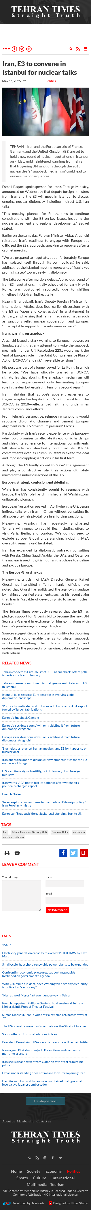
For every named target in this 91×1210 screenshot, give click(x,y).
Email (49, 893)
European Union (59, 832)
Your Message (10, 877)
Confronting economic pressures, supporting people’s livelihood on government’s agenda (38, 973)
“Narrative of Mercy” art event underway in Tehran (36, 995)
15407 (6, 945)
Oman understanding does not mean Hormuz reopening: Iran (43, 1073)
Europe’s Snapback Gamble (20, 717)
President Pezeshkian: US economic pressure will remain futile (45, 1042)
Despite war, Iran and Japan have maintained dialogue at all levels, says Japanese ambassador (42, 1082)
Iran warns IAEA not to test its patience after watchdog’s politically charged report (40, 784)
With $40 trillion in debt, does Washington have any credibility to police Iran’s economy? (44, 985)
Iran (5, 832)
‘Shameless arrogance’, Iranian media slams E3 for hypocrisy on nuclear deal (44, 750)
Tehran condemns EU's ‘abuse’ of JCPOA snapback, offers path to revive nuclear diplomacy (44, 673)
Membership (25, 1121)
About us (8, 1121)
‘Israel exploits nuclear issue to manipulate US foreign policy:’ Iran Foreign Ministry (44, 803)
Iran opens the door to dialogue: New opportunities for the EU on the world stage (44, 761)
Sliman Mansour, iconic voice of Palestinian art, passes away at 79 (44, 1016)
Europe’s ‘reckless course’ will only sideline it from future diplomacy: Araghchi (41, 727)
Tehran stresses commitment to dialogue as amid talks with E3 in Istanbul (44, 684)
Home (16, 1171)
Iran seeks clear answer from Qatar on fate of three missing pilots (42, 1063)
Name (49, 877)
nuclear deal (79, 832)
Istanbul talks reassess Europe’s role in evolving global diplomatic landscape (38, 696)
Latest (7, 936)
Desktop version (45, 1101)
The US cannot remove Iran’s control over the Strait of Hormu (44, 1026)
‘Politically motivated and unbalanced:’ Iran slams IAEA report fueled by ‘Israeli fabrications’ (44, 707)
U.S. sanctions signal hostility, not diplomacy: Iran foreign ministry (41, 772)
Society (33, 1171)
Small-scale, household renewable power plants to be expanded (45, 964)
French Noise (11, 794)
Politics (51, 81)
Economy (54, 1171)
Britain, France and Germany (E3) (29, 832)
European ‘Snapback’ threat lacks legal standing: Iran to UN (42, 813)
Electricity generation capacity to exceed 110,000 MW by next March (44, 954)
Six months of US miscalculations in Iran (29, 1034)
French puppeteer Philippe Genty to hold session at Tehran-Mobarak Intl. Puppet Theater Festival (42, 1004)
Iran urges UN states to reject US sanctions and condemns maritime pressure (41, 1051)
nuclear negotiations (13, 837)
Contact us (43, 1121)
